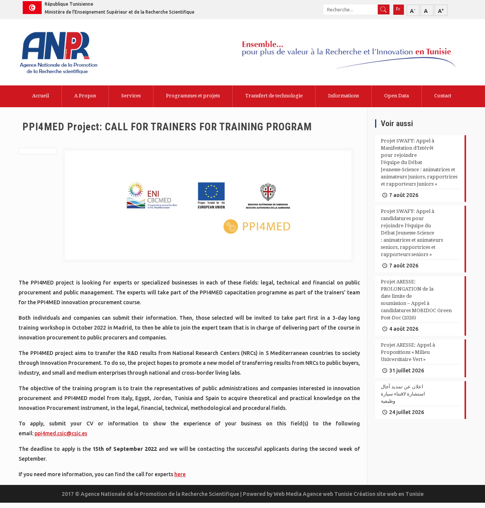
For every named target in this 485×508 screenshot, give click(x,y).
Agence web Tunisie (328, 494)
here (180, 474)
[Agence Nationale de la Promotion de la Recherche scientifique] (79, 53)
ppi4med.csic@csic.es (60, 433)
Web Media (288, 494)
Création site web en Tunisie (389, 494)
